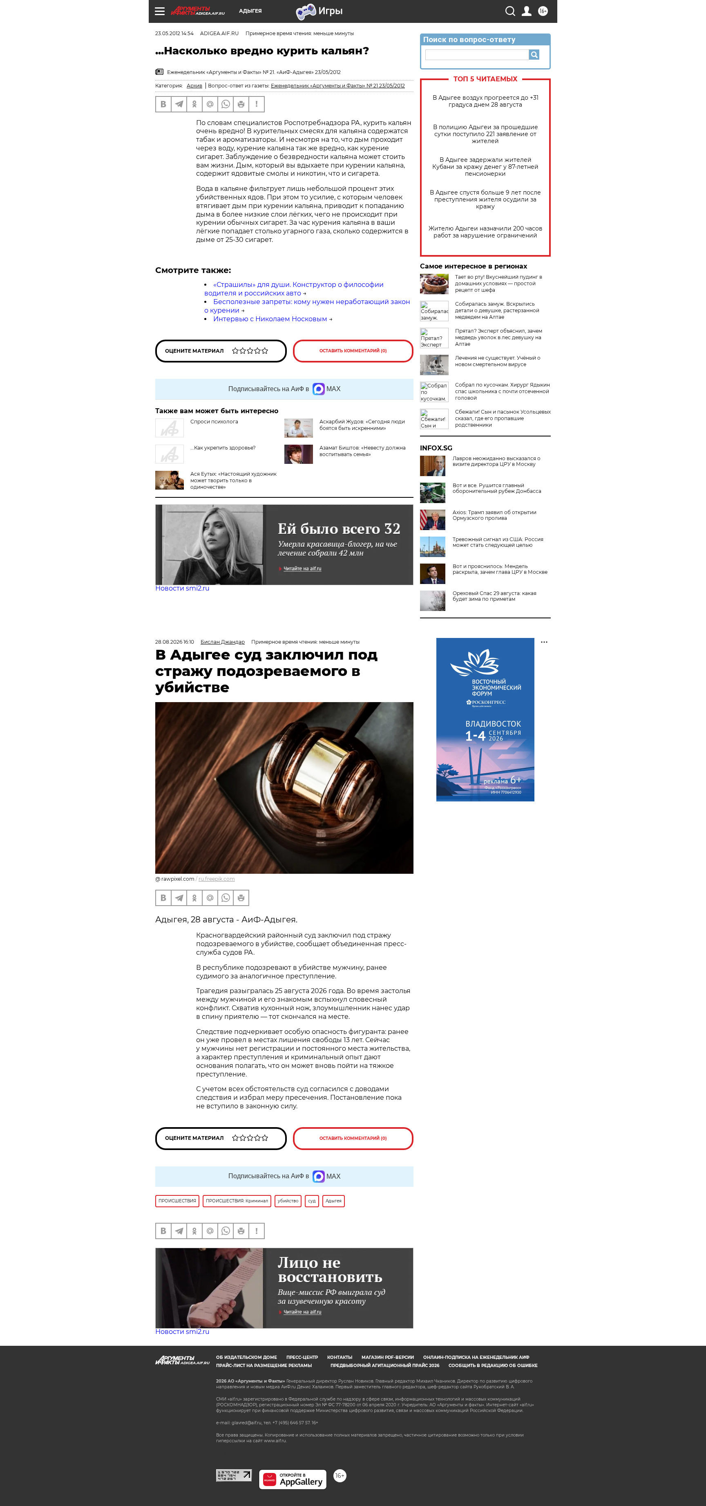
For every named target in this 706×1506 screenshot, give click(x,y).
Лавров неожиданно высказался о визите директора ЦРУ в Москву (497, 461)
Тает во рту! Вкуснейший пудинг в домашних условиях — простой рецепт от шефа (498, 283)
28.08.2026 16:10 (174, 642)
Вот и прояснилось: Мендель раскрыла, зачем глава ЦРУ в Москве (500, 569)
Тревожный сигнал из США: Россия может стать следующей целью (498, 542)
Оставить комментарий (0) (353, 351)
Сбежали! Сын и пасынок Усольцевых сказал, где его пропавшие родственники (503, 418)
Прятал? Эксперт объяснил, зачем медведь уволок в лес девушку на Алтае (498, 337)
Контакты (339, 1357)
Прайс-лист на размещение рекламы (264, 1365)
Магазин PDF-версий (388, 1357)
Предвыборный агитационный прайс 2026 (385, 1365)
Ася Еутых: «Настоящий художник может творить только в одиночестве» (233, 480)
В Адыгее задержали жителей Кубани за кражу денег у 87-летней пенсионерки (485, 167)
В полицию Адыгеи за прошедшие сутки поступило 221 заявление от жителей (485, 134)
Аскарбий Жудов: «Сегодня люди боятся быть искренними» (362, 424)
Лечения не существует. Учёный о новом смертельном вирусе (498, 361)
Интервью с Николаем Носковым (270, 319)
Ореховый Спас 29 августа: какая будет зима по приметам (494, 596)
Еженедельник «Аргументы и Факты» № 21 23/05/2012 (338, 86)
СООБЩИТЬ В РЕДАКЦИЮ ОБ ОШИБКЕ (493, 1365)
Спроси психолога (214, 421)
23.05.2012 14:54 (174, 33)
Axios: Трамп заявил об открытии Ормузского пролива (494, 515)
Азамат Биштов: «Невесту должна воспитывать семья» (362, 451)
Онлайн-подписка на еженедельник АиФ (476, 1357)
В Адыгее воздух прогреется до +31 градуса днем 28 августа (485, 101)
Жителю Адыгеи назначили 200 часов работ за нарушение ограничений (486, 232)
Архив (194, 86)
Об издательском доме (246, 1357)
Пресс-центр (302, 1357)
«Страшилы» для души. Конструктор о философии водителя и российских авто (294, 289)
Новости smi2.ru (182, 588)
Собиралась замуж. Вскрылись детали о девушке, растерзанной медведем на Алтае (497, 310)
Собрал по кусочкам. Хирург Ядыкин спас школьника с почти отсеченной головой (502, 391)
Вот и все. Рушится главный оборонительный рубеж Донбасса (497, 488)
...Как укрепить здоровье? (223, 448)
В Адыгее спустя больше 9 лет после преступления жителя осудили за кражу (485, 199)
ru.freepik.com (217, 879)
